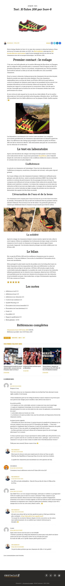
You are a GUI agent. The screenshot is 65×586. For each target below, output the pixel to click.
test (24, 337)
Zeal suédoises (38, 51)
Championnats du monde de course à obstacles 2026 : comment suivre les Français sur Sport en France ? (13, 368)
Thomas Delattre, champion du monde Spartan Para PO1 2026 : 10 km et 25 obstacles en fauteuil (51, 368)
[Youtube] (59, 575)
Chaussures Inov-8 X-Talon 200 (17, 330)
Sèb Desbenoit (10, 43)
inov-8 (20, 337)
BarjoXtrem (42, 156)
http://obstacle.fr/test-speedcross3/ (32, 516)
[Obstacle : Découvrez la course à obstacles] (12, 575)
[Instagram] (55, 575)
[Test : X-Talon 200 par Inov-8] (32, 26)
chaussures (14, 337)
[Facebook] (46, 575)
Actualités (30, 6)
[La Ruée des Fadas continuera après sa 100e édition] (32, 356)
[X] (50, 575)
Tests (35, 6)
